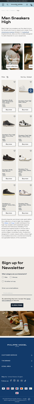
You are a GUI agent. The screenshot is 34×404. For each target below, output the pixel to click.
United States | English (15, 377)
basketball (25, 32)
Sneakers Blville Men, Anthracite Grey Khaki (8, 101)
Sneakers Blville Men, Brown (7, 170)
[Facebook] (11, 381)
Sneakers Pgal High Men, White (25, 101)
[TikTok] (25, 381)
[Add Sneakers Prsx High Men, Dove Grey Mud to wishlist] (14, 116)
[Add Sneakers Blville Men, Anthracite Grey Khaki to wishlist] (14, 82)
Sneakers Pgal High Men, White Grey (25, 136)
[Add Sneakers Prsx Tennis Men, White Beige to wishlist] (31, 151)
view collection (12, 66)
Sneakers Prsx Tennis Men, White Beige (25, 170)
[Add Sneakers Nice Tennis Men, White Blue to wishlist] (31, 185)
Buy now (9, 110)
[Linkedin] (18, 381)
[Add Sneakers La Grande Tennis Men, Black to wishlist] (14, 185)
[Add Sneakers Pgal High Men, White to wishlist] (31, 82)
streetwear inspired (8, 32)
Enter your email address (10, 288)
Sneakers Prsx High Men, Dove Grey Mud (9, 136)
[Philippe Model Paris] (17, 4)
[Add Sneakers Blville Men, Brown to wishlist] (14, 151)
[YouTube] (22, 381)
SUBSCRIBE (17, 305)
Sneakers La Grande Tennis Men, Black (9, 205)
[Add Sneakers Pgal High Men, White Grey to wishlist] (31, 116)
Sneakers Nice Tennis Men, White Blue (25, 205)
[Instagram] (14, 381)
